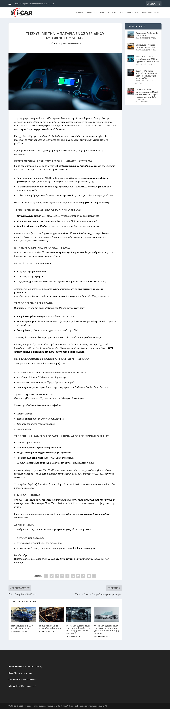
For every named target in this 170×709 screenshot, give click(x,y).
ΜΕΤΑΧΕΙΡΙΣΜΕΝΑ (151, 13)
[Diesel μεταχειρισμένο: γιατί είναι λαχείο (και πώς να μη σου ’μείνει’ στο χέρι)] (78, 614)
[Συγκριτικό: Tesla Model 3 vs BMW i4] (131, 34)
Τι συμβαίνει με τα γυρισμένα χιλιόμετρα (50, 627)
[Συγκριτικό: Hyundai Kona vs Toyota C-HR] (131, 46)
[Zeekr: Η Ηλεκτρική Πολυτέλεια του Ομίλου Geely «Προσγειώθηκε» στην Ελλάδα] (131, 72)
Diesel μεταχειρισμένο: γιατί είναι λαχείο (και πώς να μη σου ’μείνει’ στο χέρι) (78, 629)
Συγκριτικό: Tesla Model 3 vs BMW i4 (146, 34)
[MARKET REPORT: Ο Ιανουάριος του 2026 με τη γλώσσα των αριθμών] (131, 58)
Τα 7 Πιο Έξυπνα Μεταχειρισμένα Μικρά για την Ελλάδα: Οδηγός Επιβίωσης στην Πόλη (146, 93)
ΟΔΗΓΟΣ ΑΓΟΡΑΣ (95, 13)
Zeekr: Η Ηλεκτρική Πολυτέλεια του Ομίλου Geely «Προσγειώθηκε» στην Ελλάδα (146, 74)
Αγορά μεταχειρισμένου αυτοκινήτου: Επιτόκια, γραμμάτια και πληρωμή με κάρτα (106, 629)
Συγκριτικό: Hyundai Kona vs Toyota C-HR (145, 46)
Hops (10, 673)
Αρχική (79, 13)
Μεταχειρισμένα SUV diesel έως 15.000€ (22, 627)
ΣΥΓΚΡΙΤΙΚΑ (132, 13)
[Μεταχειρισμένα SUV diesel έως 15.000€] (23, 614)
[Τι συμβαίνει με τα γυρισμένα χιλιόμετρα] (51, 614)
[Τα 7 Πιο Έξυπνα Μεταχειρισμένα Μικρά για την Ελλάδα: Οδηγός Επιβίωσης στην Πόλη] (131, 91)
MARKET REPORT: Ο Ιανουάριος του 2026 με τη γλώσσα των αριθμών (147, 59)
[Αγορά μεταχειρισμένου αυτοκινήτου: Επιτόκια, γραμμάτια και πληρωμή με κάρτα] (106, 614)
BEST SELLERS (115, 13)
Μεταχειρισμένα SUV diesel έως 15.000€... (37, 3)
